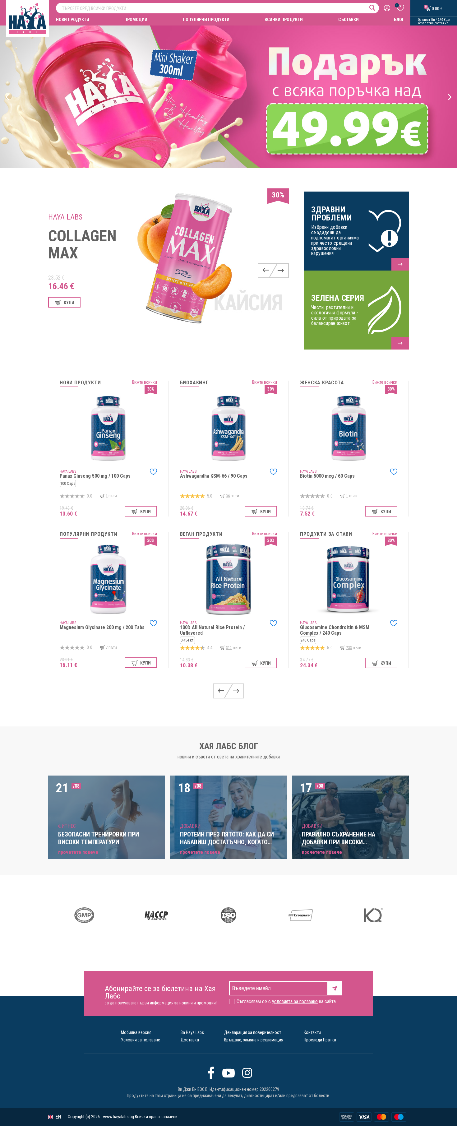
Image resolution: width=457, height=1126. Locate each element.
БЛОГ (399, 19)
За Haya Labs (192, 1032)
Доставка (190, 1039)
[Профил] (388, 8)
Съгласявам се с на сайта (286, 1001)
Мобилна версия (136, 1032)
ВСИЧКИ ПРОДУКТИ (284, 19)
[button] (7, 97)
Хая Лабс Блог (228, 746)
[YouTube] (228, 1073)
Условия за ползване (140, 1039)
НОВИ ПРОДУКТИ (72, 19)
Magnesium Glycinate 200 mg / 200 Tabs (102, 627)
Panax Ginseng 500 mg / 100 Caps (95, 476)
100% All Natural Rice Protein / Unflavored (212, 630)
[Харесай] (153, 472)
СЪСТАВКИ (348, 19)
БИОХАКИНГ (194, 383)
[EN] (50, 1117)
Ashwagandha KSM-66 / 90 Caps (213, 476)
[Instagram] (247, 1073)
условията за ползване (295, 1001)
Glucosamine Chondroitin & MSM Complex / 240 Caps (334, 630)
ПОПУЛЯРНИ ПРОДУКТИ (206, 19)
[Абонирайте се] (334, 988)
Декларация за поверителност (252, 1032)
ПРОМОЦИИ (135, 19)
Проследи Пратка (320, 1039)
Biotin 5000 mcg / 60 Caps (327, 476)
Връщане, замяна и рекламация (253, 1039)
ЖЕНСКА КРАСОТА (322, 383)
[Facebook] (211, 1073)
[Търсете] (372, 8)
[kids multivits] (228, 96)
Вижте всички (144, 382)
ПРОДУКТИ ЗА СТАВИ (326, 534)
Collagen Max (82, 244)
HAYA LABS (65, 217)
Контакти (312, 1032)
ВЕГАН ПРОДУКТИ (201, 534)
